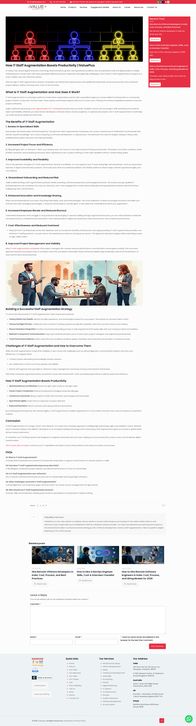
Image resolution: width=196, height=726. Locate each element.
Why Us (72, 666)
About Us (117, 7)
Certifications (40, 685)
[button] (72, 7)
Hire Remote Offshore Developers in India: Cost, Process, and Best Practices (52, 575)
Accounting (107, 679)
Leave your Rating (41, 694)
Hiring (105, 670)
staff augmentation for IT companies (47, 108)
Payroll (105, 682)
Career (127, 7)
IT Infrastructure (109, 692)
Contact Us (152, 7)
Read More (155, 39)
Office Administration (112, 666)
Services (83, 7)
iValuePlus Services (54, 517)
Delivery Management (112, 701)
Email (78, 637)
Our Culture (74, 679)
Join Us (72, 688)
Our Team (73, 670)
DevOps (106, 695)
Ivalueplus (42, 721)
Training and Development (114, 673)
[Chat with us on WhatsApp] (189, 719)
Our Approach (75, 673)
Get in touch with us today (17, 445)
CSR (70, 682)
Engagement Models (100, 7)
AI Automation (109, 704)
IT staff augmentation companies (25, 248)
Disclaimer (68, 721)
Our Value (73, 676)
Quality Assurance (110, 698)
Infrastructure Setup (111, 663)
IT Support (107, 688)
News (71, 692)
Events (72, 695)
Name (33, 637)
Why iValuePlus (75, 685)
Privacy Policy (80, 721)
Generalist (107, 676)
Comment (35, 604)
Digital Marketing (110, 685)
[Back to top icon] (161, 720)
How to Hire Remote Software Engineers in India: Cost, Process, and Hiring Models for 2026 (169, 69)
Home (63, 7)
